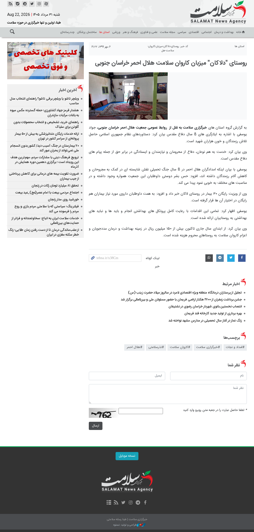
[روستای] (128, 96)
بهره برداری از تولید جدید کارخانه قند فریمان (213, 313)
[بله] (17, 4)
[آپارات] (46, 4)
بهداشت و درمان (224, 32)
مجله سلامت (167, 32)
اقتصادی (194, 32)
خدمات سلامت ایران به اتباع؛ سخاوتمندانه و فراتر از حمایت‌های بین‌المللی (45, 221)
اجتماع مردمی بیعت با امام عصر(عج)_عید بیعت (47, 192)
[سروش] (25, 4)
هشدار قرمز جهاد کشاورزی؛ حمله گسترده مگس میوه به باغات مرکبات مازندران (44, 113)
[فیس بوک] (145, 503)
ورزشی (116, 32)
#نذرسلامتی (156, 347)
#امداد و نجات (235, 347)
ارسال (95, 425)
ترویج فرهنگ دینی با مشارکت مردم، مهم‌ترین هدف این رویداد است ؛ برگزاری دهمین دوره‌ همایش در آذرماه (44, 162)
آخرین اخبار (68, 90)
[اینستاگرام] (39, 4)
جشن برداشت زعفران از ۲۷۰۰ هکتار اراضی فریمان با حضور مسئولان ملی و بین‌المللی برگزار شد (181, 299)
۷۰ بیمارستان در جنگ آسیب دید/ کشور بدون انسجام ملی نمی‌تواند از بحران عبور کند (44, 148)
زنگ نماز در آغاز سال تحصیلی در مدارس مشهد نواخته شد (205, 320)
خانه (238, 32)
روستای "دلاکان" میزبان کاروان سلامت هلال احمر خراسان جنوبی (171, 63)
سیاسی (182, 32)
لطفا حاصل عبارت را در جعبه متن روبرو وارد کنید (215, 410)
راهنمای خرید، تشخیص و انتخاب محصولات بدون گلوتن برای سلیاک (46, 125)
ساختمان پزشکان (87, 32)
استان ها (104, 32)
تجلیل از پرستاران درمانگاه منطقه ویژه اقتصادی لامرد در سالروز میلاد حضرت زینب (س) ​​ (185, 292)
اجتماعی (206, 32)
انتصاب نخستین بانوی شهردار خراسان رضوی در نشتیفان (205, 306)
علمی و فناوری (149, 32)
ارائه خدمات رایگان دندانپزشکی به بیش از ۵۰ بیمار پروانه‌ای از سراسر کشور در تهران (47, 136)
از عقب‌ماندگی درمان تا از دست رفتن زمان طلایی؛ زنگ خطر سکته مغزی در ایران (43, 232)
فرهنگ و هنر (130, 32)
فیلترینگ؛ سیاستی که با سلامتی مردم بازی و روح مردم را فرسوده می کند (46, 209)
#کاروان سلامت (180, 347)
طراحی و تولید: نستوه (125, 525)
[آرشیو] (109, 503)
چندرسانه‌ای (67, 32)
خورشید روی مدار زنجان (63, 199)
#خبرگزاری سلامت (208, 347)
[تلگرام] (138, 503)
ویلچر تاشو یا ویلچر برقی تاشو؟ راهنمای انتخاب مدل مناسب (44, 101)
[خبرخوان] (10, 4)
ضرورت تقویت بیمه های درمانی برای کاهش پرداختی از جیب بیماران (44, 176)
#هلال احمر (134, 347)
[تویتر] (32, 4)
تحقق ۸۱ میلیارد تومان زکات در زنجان (55, 185)
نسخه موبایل (127, 456)
